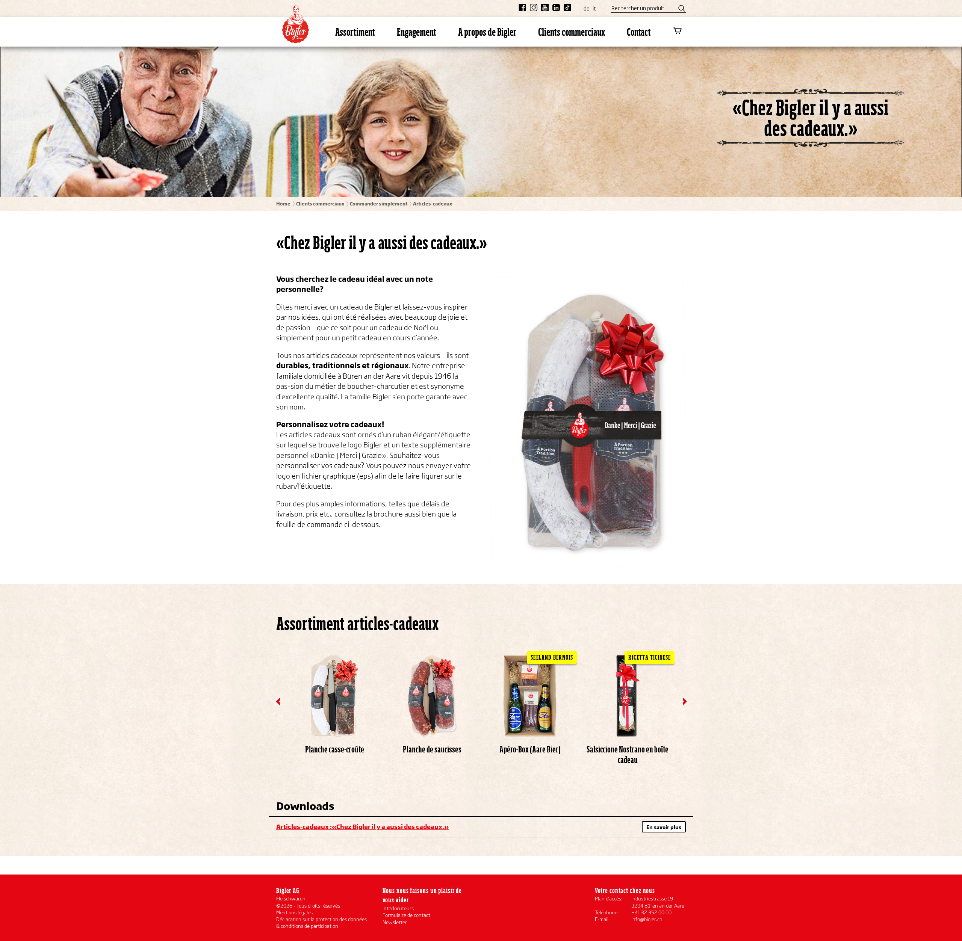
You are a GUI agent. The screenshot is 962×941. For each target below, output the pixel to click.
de (587, 8)
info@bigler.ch (647, 919)
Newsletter (395, 922)
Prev (278, 701)
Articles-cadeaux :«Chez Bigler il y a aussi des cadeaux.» (362, 826)
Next (685, 701)
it (594, 8)
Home (283, 204)
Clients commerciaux (320, 204)
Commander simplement (378, 204)
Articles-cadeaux (432, 204)
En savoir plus (663, 827)
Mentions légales (294, 912)
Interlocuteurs (398, 908)
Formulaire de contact (406, 915)
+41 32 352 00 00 (651, 912)
